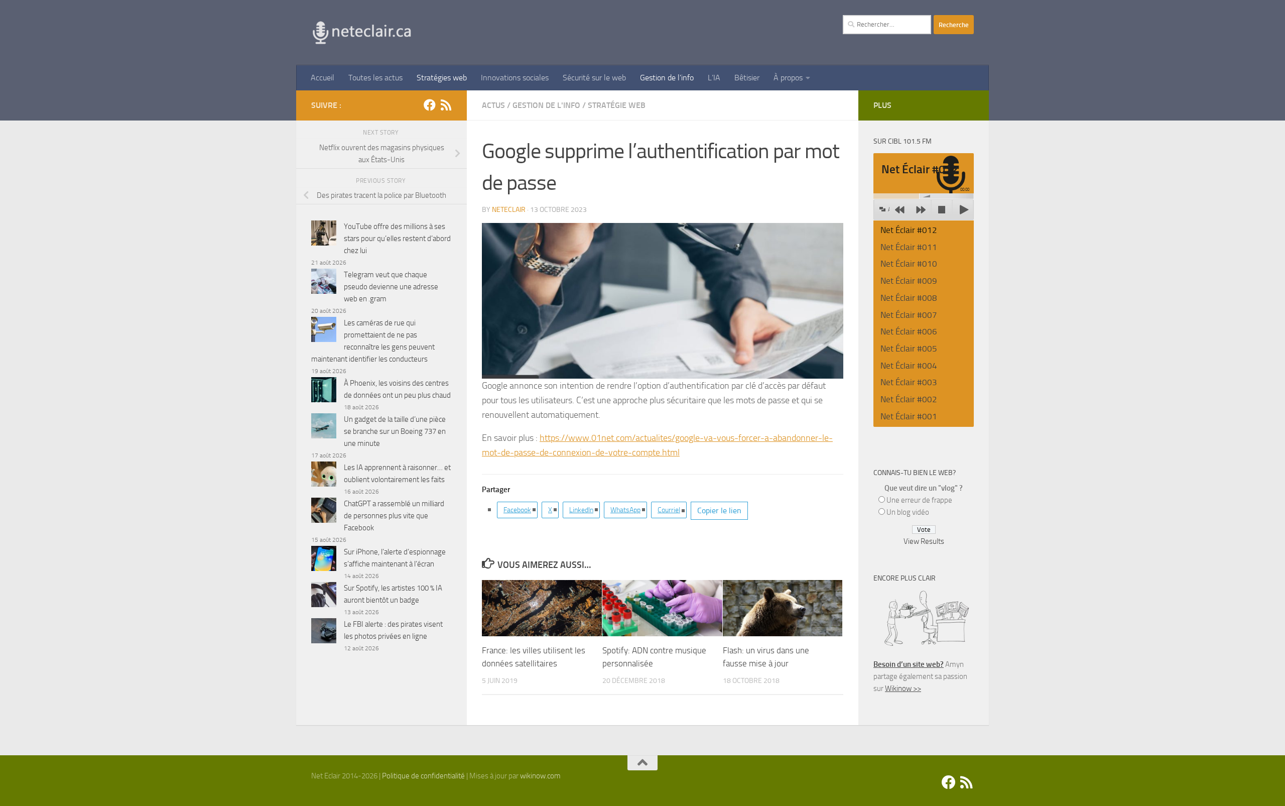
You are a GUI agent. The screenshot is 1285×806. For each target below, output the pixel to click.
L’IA (714, 77)
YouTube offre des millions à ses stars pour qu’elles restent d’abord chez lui (397, 238)
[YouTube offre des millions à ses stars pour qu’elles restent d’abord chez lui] (323, 234)
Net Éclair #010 (908, 264)
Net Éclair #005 (908, 348)
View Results (924, 541)
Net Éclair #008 (908, 298)
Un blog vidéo (907, 512)
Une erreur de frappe (919, 500)
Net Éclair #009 (908, 281)
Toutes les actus (375, 77)
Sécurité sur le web (594, 77)
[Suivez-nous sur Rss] (446, 105)
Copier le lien (719, 510)
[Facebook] (430, 105)
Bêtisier (746, 77)
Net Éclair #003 (908, 382)
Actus (493, 105)
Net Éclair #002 (908, 399)
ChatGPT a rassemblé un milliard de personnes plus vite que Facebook (394, 515)
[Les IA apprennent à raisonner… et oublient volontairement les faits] (323, 476)
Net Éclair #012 (908, 230)
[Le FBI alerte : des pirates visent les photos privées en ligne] (323, 632)
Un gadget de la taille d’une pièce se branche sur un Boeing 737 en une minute (395, 431)
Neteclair (509, 209)
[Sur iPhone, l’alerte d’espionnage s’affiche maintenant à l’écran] (323, 560)
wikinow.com (540, 775)
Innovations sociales (515, 77)
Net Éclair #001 (908, 416)
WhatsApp (625, 510)
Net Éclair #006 (908, 331)
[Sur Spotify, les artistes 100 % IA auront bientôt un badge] (323, 596)
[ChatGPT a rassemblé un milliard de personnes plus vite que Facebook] (323, 512)
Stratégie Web (617, 105)
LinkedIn (581, 510)
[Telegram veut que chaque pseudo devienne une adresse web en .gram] (323, 283)
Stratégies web (442, 77)
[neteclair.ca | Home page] (361, 32)
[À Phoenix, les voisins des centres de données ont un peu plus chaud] (323, 391)
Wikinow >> (903, 688)
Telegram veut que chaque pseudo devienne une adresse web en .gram (391, 286)
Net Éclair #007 (908, 315)
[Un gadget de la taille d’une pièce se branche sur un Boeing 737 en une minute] (323, 427)
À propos (788, 77)
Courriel (669, 510)
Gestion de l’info (667, 77)
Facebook (517, 510)
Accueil (322, 77)
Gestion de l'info (546, 105)
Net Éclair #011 (908, 247)
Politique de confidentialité (423, 775)
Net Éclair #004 (908, 366)
